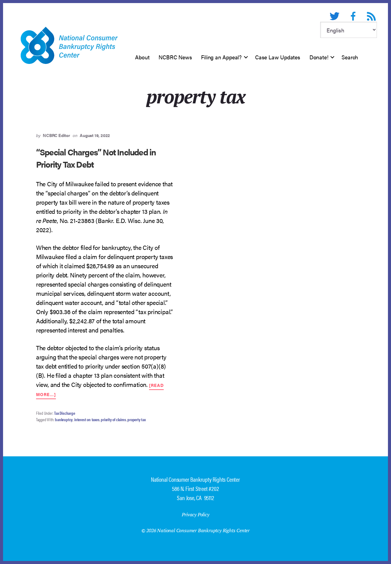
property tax (136, 419)
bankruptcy (64, 419)
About (142, 57)
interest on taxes (87, 419)
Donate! (318, 57)
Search (350, 57)
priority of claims (113, 419)
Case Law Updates (277, 57)
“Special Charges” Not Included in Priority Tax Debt (96, 158)
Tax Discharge (64, 413)
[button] (246, 57)
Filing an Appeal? (221, 57)
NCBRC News (175, 57)
